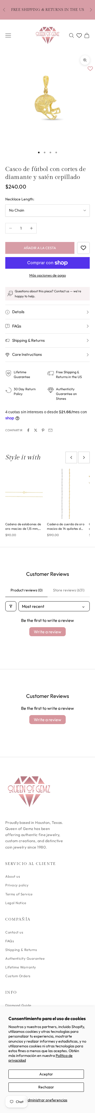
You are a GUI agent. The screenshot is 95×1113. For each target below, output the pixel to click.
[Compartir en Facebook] (28, 430)
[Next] (84, 457)
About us (12, 876)
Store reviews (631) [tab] (68, 590)
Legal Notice (15, 903)
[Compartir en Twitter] (36, 430)
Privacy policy (16, 885)
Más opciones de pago (47, 275)
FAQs (9, 941)
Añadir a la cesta (40, 248)
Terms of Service (18, 894)
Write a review (47, 631)
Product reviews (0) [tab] (26, 590)
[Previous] (71, 457)
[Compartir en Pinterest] (43, 430)
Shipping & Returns (21, 950)
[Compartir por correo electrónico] (50, 430)
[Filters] (10, 606)
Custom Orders (18, 976)
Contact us (14, 932)
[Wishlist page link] (79, 35)
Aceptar (46, 1074)
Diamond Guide (18, 1005)
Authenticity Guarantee (25, 958)
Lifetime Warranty (20, 967)
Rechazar (46, 1087)
